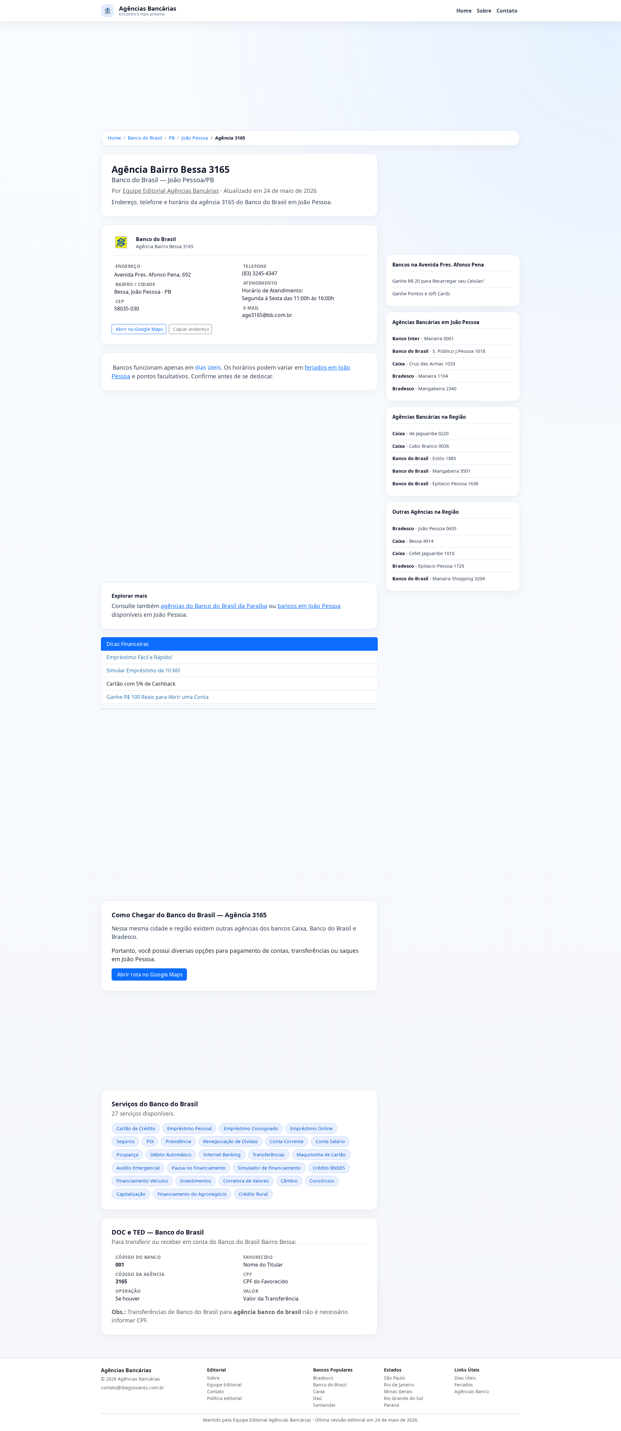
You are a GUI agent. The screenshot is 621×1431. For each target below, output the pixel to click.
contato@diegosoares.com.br (132, 1387)
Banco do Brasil (330, 1385)
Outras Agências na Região (425, 512)
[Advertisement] (310, 82)
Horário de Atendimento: (272, 290)
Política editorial (224, 1398)
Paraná (391, 1405)
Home (464, 10)
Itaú (317, 1398)
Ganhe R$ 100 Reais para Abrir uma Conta (157, 696)
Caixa (319, 1391)
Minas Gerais (398, 1391)
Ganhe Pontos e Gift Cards (421, 293)
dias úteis (208, 367)
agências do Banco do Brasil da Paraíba (214, 606)
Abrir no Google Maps (139, 329)
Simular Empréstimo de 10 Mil (143, 670)
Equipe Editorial (224, 1385)
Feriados (463, 1385)
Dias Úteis (465, 1378)
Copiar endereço (191, 329)
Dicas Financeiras (127, 643)
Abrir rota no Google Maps (150, 974)
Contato (507, 10)
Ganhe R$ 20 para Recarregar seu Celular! (438, 281)
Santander (324, 1405)
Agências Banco (471, 1391)
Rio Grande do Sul (403, 1398)
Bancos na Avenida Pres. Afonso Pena (438, 264)
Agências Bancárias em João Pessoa (435, 322)
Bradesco (323, 1378)
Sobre (484, 10)
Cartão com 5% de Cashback (141, 683)
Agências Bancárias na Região (429, 417)
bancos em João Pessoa (309, 606)
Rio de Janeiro (399, 1385)
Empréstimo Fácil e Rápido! (139, 657)
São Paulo (394, 1378)
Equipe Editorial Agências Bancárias (171, 191)
